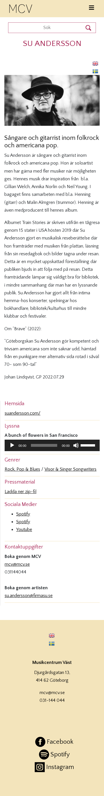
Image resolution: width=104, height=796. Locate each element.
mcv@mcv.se (17, 564)
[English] (95, 63)
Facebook (60, 741)
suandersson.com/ (22, 413)
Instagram (60, 767)
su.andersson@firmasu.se (29, 595)
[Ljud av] (76, 445)
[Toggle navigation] (91, 7)
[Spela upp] (12, 445)
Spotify (23, 514)
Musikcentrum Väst (21, 7)
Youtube (24, 529)
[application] (52, 445)
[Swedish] (95, 71)
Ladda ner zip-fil (20, 491)
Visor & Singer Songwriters (70, 469)
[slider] (89, 445)
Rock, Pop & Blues (22, 469)
